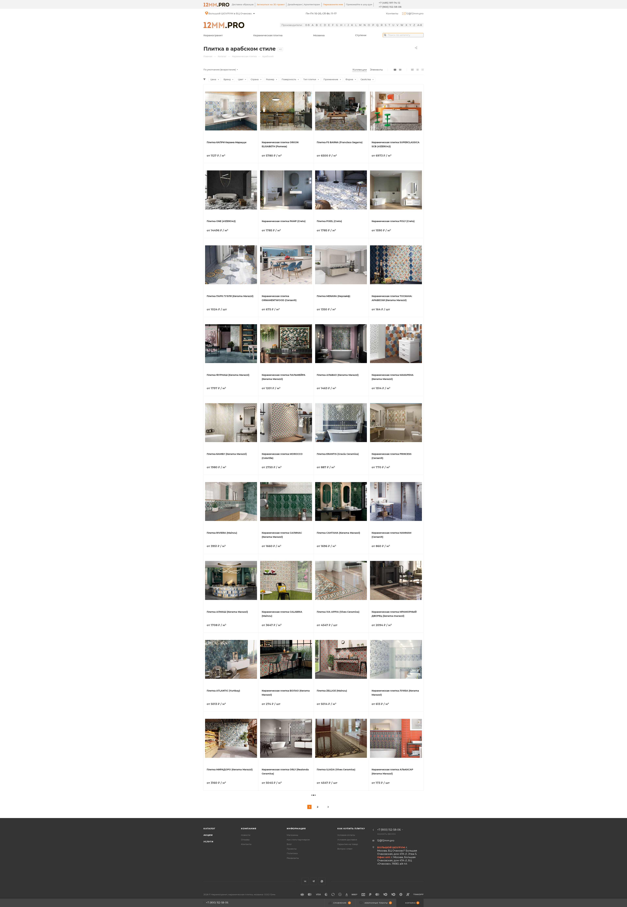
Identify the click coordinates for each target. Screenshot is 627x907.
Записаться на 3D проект (271, 4)
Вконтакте (305, 881)
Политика (292, 853)
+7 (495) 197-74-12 (389, 2)
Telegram (313, 881)
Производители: (291, 25)
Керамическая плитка (267, 35)
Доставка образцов (243, 4)
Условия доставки (347, 839)
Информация (296, 828)
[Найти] (385, 35)
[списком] (417, 69)
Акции (208, 835)
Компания (248, 828)
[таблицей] (422, 69)
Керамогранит (213, 35)
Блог (289, 844)
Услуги (208, 841)
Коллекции (360, 69)
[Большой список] (400, 69)
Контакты (392, 13)
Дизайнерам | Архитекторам (304, 4)
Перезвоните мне (333, 4)
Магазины (292, 835)
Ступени (360, 35)
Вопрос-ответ (344, 848)
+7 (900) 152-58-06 (390, 6)
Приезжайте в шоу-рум (359, 4)
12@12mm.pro (414, 13)
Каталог (209, 828)
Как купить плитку (351, 828)
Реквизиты (293, 858)
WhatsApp (321, 881)
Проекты (292, 848)
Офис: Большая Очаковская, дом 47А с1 (233, 13)
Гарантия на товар (347, 844)
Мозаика (319, 35)
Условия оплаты (346, 835)
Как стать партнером (298, 839)
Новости (245, 835)
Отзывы (245, 839)
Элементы (376, 69)
